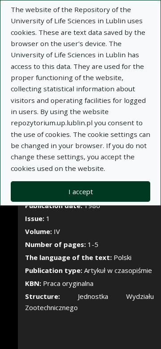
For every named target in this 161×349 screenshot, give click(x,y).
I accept (80, 191)
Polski (122, 257)
